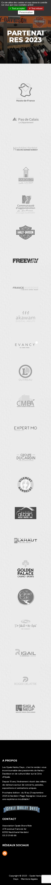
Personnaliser (26, 12)
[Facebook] (4, 853)
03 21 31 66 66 (9, 835)
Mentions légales (29, 879)
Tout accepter (18, 8)
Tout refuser (37, 8)
